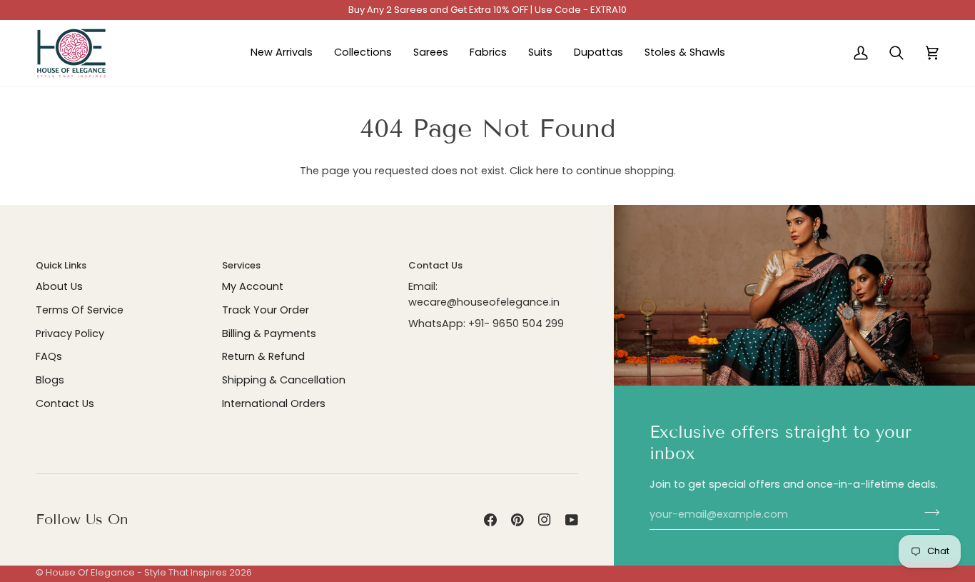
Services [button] (241, 265)
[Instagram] (544, 519)
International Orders (273, 403)
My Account (252, 286)
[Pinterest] (517, 519)
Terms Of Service (79, 310)
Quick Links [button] (61, 265)
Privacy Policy (70, 333)
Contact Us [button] (435, 265)
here (547, 171)
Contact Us (65, 403)
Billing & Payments (269, 333)
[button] (363, 53)
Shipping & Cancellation (283, 380)
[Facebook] (490, 519)
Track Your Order (265, 310)
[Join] (927, 512)
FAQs (49, 356)
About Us (59, 286)
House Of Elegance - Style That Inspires (136, 572)
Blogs (50, 380)
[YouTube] (571, 519)
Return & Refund (263, 356)
